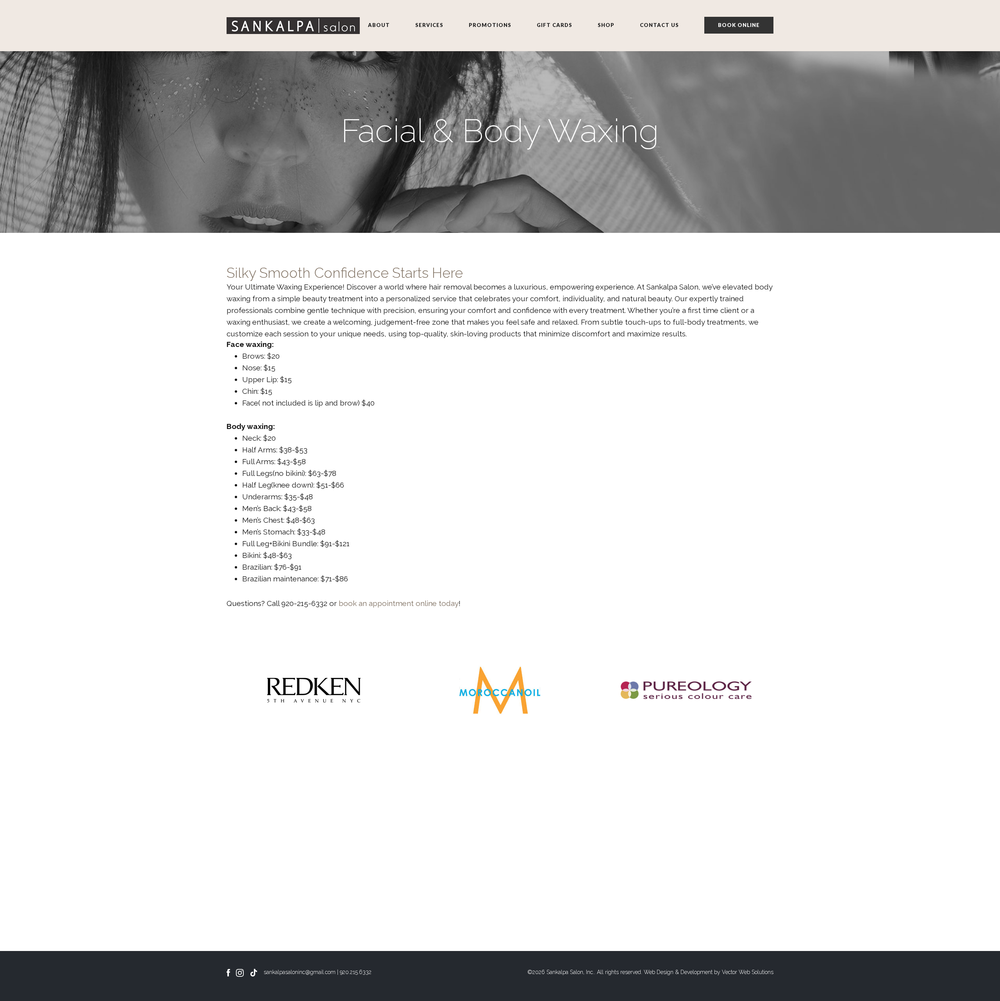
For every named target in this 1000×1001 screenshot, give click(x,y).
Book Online (739, 25)
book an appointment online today (399, 603)
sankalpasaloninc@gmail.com (300, 972)
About (379, 25)
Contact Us (659, 25)
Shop (606, 25)
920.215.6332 (355, 972)
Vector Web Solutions (747, 972)
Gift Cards (554, 25)
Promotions (490, 25)
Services (429, 25)
